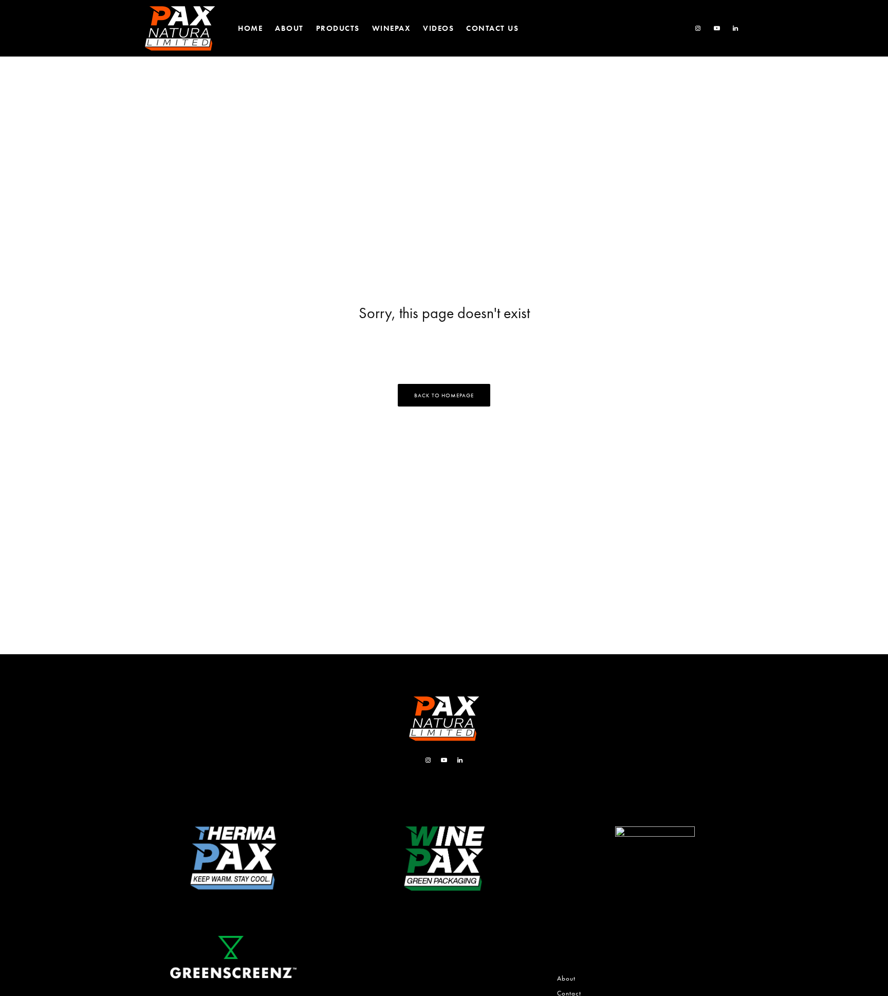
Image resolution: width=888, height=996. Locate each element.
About (289, 28)
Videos (438, 28)
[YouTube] (717, 28)
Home (250, 28)
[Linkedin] (736, 28)
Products (338, 28)
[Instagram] (698, 28)
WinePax (391, 28)
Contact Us (492, 28)
